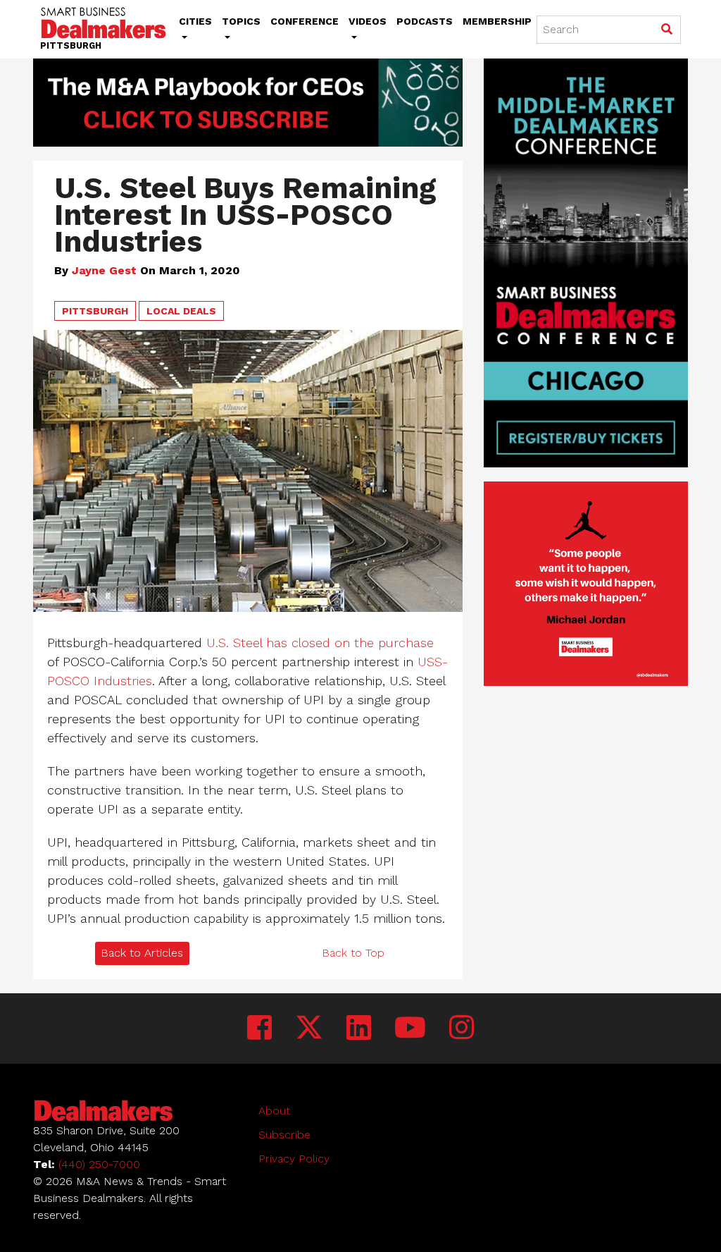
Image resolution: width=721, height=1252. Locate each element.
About (274, 1110)
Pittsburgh (95, 311)
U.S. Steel (234, 642)
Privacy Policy (294, 1158)
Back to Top (353, 952)
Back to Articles (142, 952)
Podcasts (424, 21)
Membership (497, 21)
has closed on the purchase (350, 642)
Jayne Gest (104, 270)
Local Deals (181, 311)
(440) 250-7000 (99, 1164)
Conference (304, 21)
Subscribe (284, 1134)
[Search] (666, 30)
